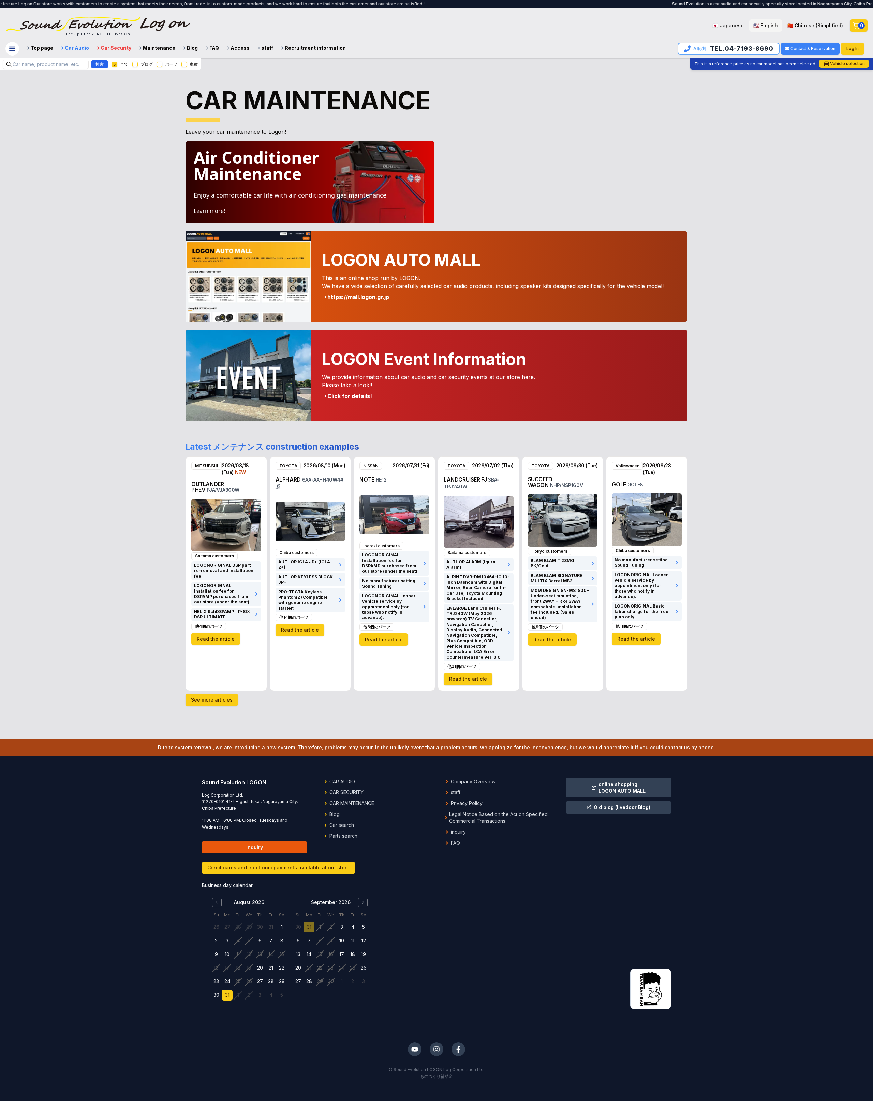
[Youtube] (414, 1049)
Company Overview (473, 781)
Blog (192, 48)
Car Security (116, 48)
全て (124, 64)
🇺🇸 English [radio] (765, 25)
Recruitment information (315, 48)
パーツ (171, 64)
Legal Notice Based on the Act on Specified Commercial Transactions (498, 817)
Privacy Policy (467, 803)
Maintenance (159, 48)
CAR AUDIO (342, 781)
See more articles (212, 700)
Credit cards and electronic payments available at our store (278, 867)
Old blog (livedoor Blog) (622, 807)
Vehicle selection (847, 63)
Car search (341, 825)
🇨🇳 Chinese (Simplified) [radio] (815, 25)
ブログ (146, 64)
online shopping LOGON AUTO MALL (622, 787)
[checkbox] (114, 64)
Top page (42, 48)
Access (240, 48)
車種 (194, 64)
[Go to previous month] (217, 902)
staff (267, 48)
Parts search (343, 836)
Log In (852, 48)
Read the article (216, 639)
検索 (99, 64)
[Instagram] (436, 1049)
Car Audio (77, 48)
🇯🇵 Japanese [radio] (728, 25)
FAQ (214, 48)
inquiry (254, 847)
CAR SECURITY (346, 792)
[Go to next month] (363, 902)
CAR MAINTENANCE (351, 803)
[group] (777, 25)
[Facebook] (458, 1049)
